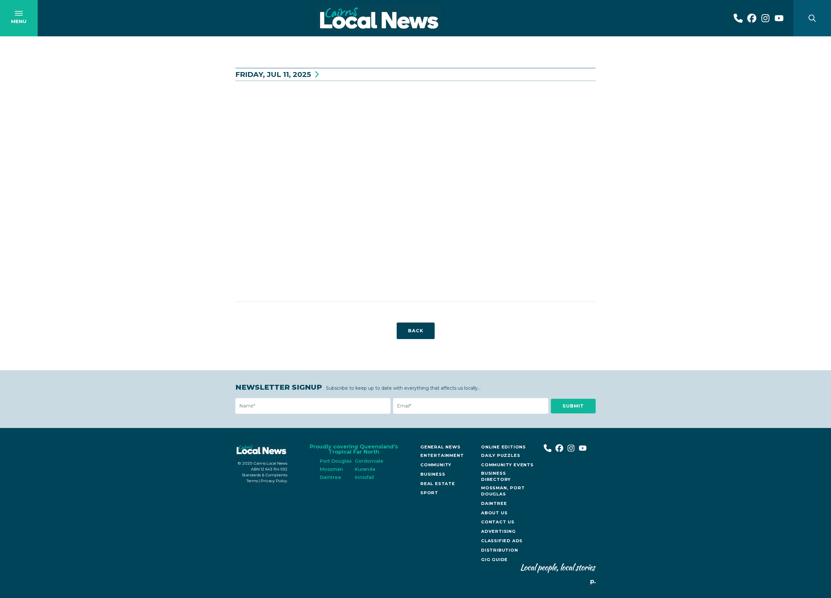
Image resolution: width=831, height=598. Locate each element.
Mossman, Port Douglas (503, 490)
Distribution (499, 550)
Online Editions (503, 447)
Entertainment (442, 455)
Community (435, 464)
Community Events (507, 464)
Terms (252, 480)
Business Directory (496, 476)
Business (432, 474)
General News (440, 447)
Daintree (494, 503)
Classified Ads (502, 540)
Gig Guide (494, 559)
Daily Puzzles (500, 455)
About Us (494, 512)
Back (415, 331)
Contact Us (498, 521)
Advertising (498, 531)
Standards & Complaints (264, 474)
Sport (429, 492)
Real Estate (437, 483)
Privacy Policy (274, 480)
